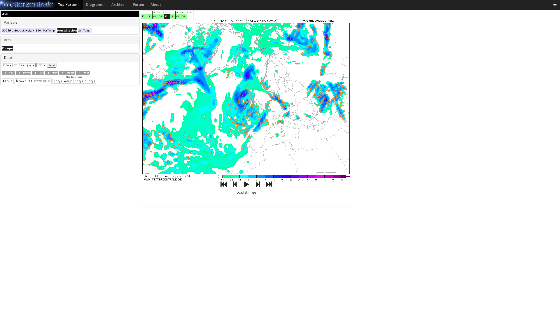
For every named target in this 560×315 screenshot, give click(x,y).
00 (154, 16)
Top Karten (67, 4)
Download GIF (41, 81)
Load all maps (246, 192)
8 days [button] (79, 81)
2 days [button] (58, 81)
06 (160, 16)
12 (143, 16)
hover (22, 81)
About (155, 4)
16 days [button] (90, 81)
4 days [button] (68, 81)
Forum (138, 4)
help (9, 81)
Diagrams (94, 4)
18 (148, 16)
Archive (117, 4)
